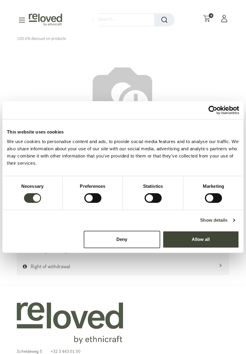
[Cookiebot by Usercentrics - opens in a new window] (213, 110)
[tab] (123, 267)
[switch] (92, 198)
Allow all (201, 239)
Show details (213, 220)
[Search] (164, 20)
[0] (206, 19)
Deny (121, 239)
